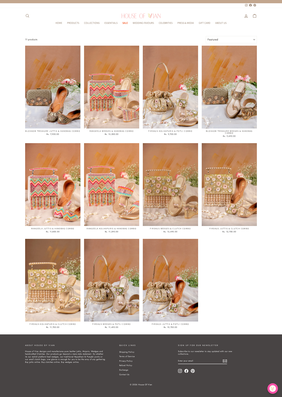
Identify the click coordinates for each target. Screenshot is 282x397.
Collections (92, 23)
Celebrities (165, 23)
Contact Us (124, 374)
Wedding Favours (143, 23)
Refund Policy (125, 365)
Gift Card (204, 23)
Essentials (111, 23)
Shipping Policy (126, 352)
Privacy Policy (126, 361)
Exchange (123, 369)
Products (73, 23)
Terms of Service (127, 356)
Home (58, 23)
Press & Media (185, 23)
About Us (221, 23)
